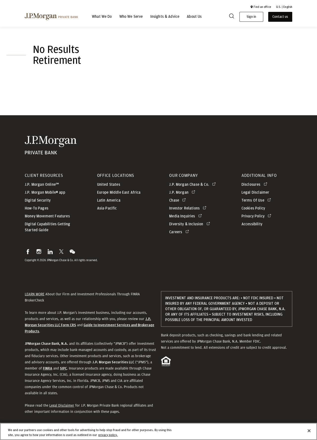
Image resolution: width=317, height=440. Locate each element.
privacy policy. (108, 435)
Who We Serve (131, 17)
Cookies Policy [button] (253, 208)
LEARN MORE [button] (34, 294)
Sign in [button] (251, 17)
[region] (158, 431)
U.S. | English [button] (284, 6)
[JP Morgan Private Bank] (51, 151)
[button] (260, 7)
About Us (194, 17)
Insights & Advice (165, 17)
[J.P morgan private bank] (51, 17)
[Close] (309, 430)
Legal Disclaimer (61, 405)
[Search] (232, 17)
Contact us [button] (280, 17)
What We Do (102, 17)
